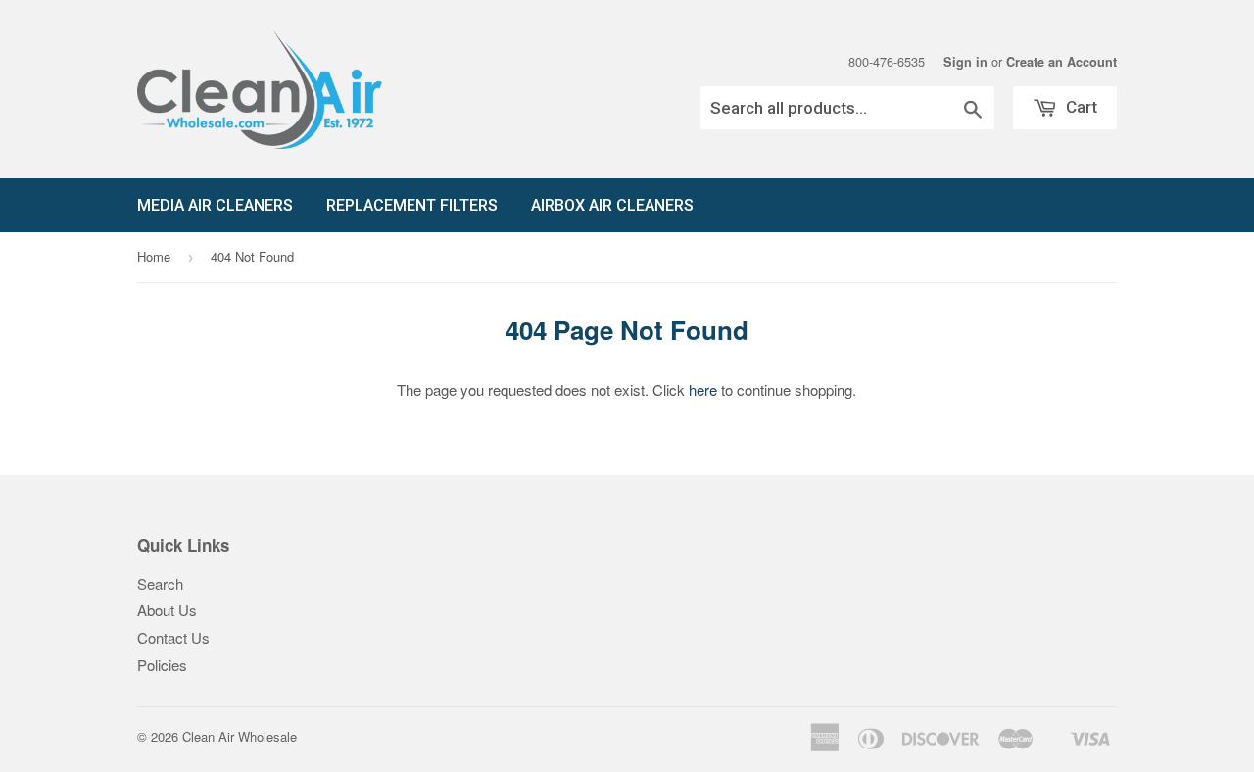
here (703, 389)
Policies (162, 664)
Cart (1079, 107)
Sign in (965, 62)
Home (153, 256)
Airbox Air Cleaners (612, 205)
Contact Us (173, 637)
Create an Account (1061, 62)
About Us (167, 610)
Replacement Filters (412, 205)
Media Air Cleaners (215, 205)
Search (160, 583)
